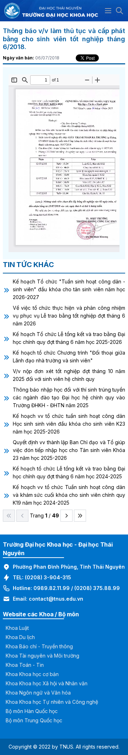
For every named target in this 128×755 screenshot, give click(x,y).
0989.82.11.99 (51, 588)
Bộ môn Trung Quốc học (34, 720)
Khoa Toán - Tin (25, 665)
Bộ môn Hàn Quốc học (32, 711)
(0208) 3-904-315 (48, 577)
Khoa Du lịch (20, 637)
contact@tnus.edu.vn (56, 599)
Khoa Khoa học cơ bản (32, 674)
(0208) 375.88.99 (97, 588)
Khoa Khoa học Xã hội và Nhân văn (46, 683)
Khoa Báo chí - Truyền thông (39, 646)
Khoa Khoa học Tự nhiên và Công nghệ (52, 702)
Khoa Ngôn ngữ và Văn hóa (38, 693)
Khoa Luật (17, 628)
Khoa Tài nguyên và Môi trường (42, 656)
